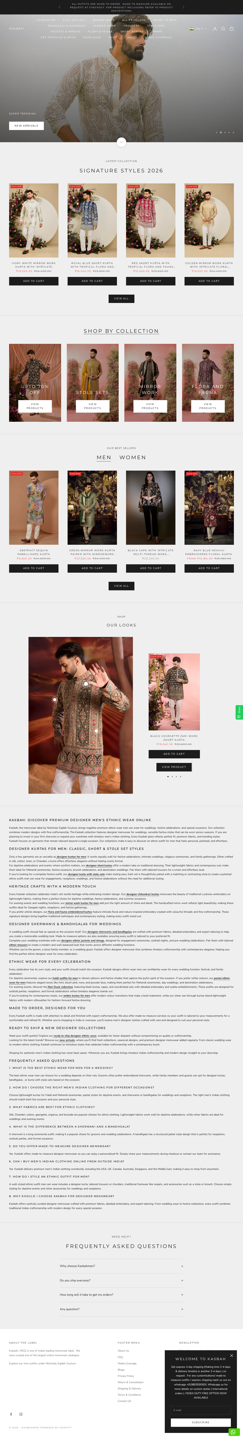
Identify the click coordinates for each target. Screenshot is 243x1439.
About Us (123, 1351)
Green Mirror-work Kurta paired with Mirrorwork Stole (92, 552)
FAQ (120, 1357)
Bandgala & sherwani (67, 25)
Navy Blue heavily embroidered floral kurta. (209, 552)
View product (174, 767)
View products (35, 406)
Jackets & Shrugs (65, 31)
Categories (46, 20)
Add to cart (34, 281)
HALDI (132, 37)
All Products (134, 20)
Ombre (156, 31)
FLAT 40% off (74, 20)
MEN (104, 457)
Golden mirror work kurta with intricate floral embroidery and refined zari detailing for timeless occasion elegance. (209, 265)
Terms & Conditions (129, 1395)
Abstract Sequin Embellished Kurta (33, 552)
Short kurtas (132, 31)
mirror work (104, 25)
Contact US (124, 1401)
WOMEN (132, 457)
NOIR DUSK (92, 37)
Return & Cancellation (131, 1382)
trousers (132, 25)
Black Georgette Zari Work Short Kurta (174, 738)
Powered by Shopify (56, 1427)
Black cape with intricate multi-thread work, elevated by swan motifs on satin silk (150, 552)
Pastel (114, 37)
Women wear (104, 20)
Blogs (121, 1370)
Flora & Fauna (100, 31)
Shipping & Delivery (129, 1388)
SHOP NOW (23, 126)
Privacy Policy (126, 1376)
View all (121, 298)
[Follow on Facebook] (11, 1414)
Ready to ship (165, 20)
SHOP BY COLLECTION (121, 331)
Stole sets (156, 25)
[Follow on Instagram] (21, 1414)
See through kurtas (58, 37)
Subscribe (201, 1422)
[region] (121, 78)
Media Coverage (158, 37)
